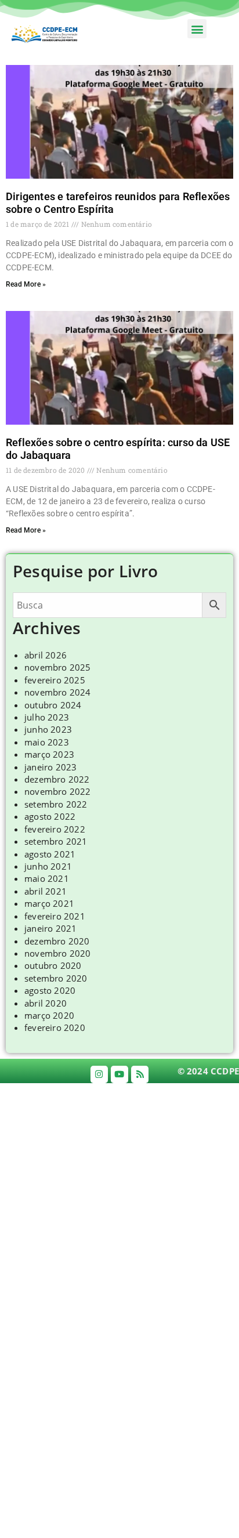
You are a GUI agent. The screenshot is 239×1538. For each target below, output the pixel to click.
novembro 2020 (57, 953)
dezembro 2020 (57, 941)
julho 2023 (46, 717)
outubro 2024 (52, 705)
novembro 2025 (57, 667)
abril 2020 (45, 1003)
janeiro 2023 (50, 767)
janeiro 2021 (50, 928)
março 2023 (49, 754)
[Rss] (140, 1074)
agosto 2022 (49, 816)
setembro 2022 (56, 804)
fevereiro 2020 (54, 1027)
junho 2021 (48, 866)
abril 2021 (45, 891)
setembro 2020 (56, 978)
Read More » (26, 284)
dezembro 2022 (57, 779)
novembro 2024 (57, 692)
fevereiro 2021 (54, 916)
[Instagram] (99, 1074)
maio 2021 (46, 878)
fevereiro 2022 (54, 829)
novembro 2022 (57, 791)
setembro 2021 (56, 841)
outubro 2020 (52, 965)
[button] (197, 28)
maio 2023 (46, 742)
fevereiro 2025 (54, 680)
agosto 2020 (49, 990)
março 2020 (49, 1015)
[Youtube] (119, 1074)
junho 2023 (48, 729)
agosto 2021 (49, 854)
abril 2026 (45, 655)
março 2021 (49, 903)
